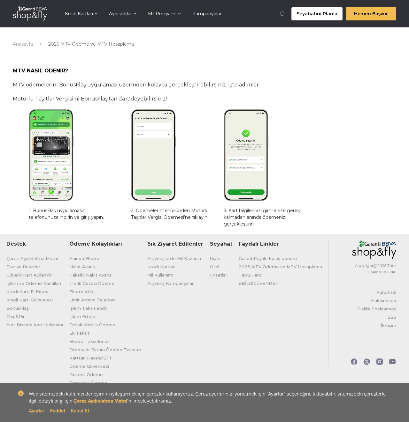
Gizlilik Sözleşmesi (376, 308)
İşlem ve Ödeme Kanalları (33, 283)
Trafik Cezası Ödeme (91, 283)
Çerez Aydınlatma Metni (32, 258)
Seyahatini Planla (317, 14)
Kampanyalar (206, 14)
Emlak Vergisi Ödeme (92, 324)
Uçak (215, 258)
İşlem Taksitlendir (88, 308)
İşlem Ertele (82, 316)
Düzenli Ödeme (86, 374)
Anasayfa (23, 44)
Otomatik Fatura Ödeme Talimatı (105, 349)
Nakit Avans (82, 266)
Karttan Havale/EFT (90, 357)
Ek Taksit (79, 333)
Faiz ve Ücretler (23, 266)
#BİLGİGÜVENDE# (258, 283)
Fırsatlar (218, 275)
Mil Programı (162, 14)
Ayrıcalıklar (120, 14)
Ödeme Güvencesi (89, 366)
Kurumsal (386, 292)
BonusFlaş (17, 308)
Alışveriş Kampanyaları (171, 283)
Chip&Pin (16, 316)
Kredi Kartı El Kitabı (27, 291)
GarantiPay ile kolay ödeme (268, 258)
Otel (214, 266)
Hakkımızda (383, 300)
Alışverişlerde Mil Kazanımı (175, 258)
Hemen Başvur (371, 14)
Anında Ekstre (84, 258)
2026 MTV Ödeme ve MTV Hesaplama (280, 266)
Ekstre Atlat (82, 291)
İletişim (388, 325)
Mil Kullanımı (160, 275)
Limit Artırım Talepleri (92, 299)
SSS (392, 317)
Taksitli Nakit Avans (90, 275)
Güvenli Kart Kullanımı (29, 275)
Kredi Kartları (79, 14)
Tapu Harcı (250, 275)
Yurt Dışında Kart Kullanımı (34, 324)
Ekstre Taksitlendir (89, 341)
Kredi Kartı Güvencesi (29, 299)
